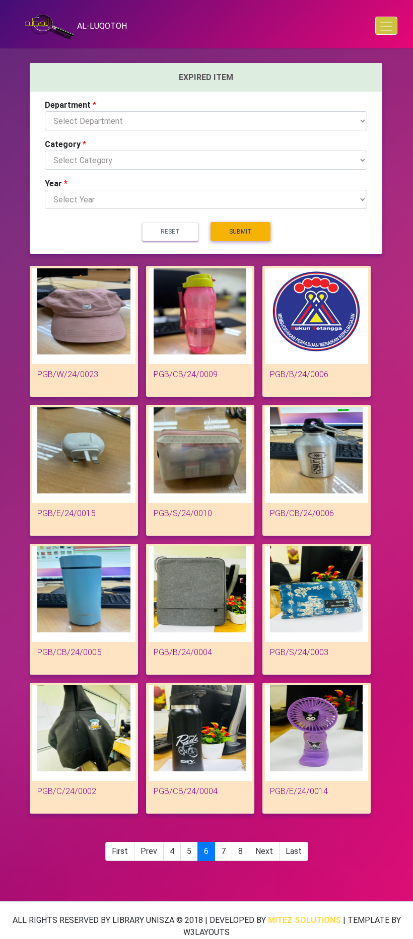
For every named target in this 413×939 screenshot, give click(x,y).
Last (294, 851)
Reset (170, 231)
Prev (149, 851)
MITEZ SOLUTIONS (304, 920)
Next (264, 851)
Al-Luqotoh (101, 26)
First (120, 851)
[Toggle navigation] (386, 26)
